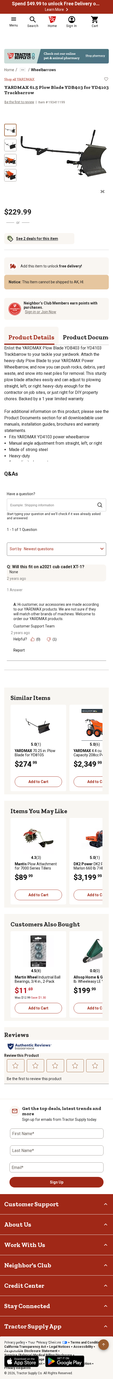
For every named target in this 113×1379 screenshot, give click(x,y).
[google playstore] (64, 1361)
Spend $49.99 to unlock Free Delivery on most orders (56, 3)
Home (9, 70)
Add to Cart (38, 782)
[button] (67, 9)
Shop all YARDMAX (19, 79)
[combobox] (61, 549)
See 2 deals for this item (37, 238)
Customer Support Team (34, 626)
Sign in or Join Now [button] (40, 312)
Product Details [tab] (31, 337)
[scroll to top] (103, 1344)
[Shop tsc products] (56, 56)
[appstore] (21, 1361)
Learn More (54, 9)
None (13, 572)
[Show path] (22, 70)
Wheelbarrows (43, 70)
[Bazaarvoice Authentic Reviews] (29, 1046)
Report (19, 650)
